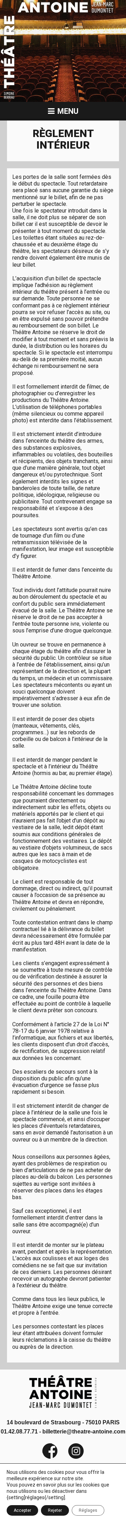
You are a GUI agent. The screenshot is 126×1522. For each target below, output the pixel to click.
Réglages (88, 1510)
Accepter (22, 1510)
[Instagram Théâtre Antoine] (71, 1457)
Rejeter (55, 1510)
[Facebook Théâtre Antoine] (50, 1457)
